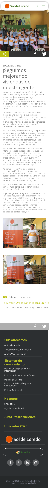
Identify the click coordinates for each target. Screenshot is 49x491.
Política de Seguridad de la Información (17, 369)
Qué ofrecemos (15, 340)
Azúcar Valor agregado (15, 354)
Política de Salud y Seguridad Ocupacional (18, 384)
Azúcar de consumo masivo (17, 349)
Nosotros (11, 398)
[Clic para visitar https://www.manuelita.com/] (23, 452)
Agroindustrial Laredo (14, 408)
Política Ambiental (13, 390)
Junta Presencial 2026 (20, 417)
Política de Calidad (13, 380)
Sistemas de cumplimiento (14, 362)
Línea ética (9, 404)
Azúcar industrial (12, 345)
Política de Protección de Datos (19, 375)
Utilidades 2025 (15, 426)
